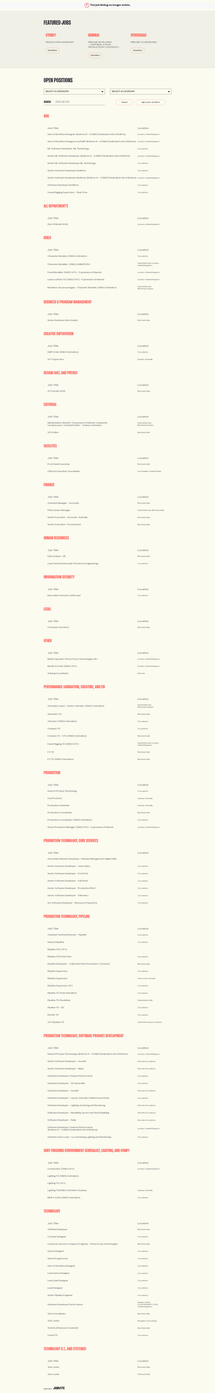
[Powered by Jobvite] (54, 1389)
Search (47, 102)
